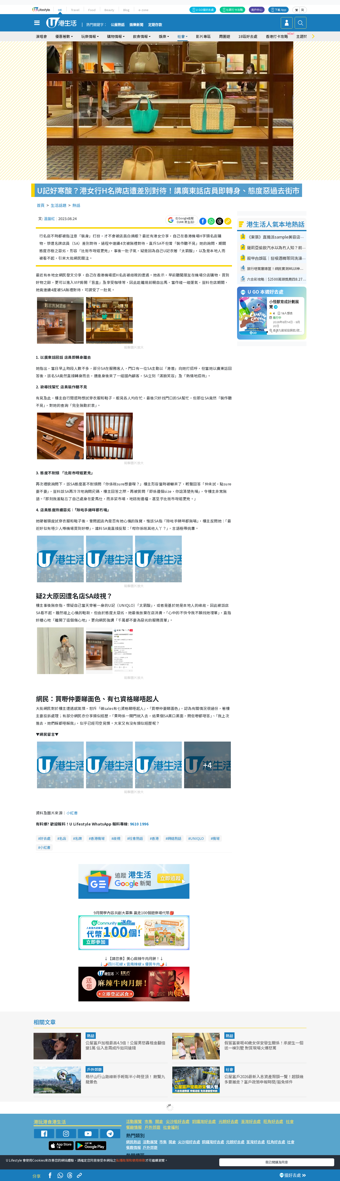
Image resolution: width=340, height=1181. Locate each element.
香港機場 (98, 838)
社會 (229, 1069)
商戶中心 (256, 10)
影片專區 (203, 36)
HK (60, 10)
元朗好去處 (228, 1121)
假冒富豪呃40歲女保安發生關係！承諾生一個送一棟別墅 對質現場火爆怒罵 (263, 1045)
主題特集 (303, 36)
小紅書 (72, 813)
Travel (75, 10)
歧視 (116, 838)
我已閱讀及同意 (276, 1162)
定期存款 (155, 25)
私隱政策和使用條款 (130, 1160)
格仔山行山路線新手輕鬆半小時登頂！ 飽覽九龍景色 (125, 1079)
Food (92, 10)
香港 (155, 838)
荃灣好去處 (251, 1121)
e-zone (143, 10)
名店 (62, 838)
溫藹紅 (49, 218)
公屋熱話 (118, 25)
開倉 (159, 1121)
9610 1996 (139, 824)
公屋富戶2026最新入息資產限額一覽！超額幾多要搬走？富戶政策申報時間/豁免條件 (263, 1079)
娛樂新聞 (136, 25)
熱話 (76, 205)
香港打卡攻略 (277, 36)
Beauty (109, 10)
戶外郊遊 (94, 1069)
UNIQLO (197, 838)
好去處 (45, 838)
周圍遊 (224, 36)
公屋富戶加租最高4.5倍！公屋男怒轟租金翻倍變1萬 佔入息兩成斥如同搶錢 (125, 1045)
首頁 (41, 205)
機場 (216, 838)
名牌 (78, 838)
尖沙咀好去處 (177, 1121)
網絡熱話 (174, 838)
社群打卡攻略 (234, 10)
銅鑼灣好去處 (204, 1121)
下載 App (280, 10)
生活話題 (58, 205)
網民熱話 (133, 1141)
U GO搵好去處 (205, 10)
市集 (148, 1121)
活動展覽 (134, 1121)
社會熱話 (136, 838)
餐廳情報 (134, 1127)
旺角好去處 (273, 1121)
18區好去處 (247, 36)
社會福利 (171, 1127)
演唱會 (41, 36)
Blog (126, 10)
